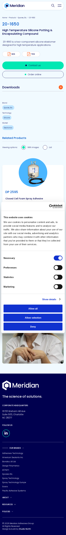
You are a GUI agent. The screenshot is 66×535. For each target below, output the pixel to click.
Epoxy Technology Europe (14, 482)
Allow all (33, 308)
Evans (5, 486)
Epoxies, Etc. (22, 17)
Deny (33, 326)
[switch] (58, 267)
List (50, 147)
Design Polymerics (10, 465)
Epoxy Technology (10, 478)
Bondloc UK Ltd (9, 461)
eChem (5, 470)
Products (12, 17)
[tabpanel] (33, 202)
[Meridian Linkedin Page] (6, 436)
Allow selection (33, 317)
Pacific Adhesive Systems (14, 490)
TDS (33, 54)
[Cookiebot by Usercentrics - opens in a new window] (49, 206)
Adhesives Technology (12, 453)
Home (4, 17)
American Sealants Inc (12, 457)
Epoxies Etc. (7, 474)
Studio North (25, 529)
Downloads (11, 87)
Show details (49, 299)
